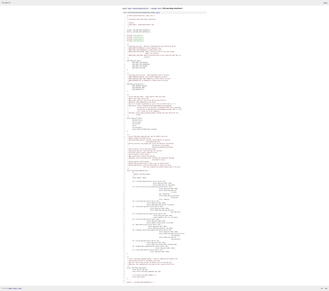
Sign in (325, 3)
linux (129, 8)
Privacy (15, 288)
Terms (20, 288)
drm (159, 8)
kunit (124, 8)
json (326, 288)
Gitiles (10, 288)
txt (322, 288)
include (154, 8)
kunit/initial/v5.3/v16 (140, 8)
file (157, 12)
